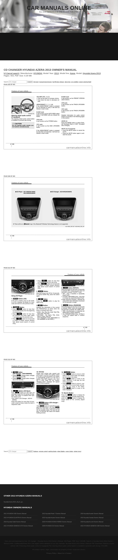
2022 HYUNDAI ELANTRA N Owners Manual (17, 517)
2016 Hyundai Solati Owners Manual (15, 522)
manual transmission (45, 82)
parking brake (52, 451)
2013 (56, 73)
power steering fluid (85, 82)
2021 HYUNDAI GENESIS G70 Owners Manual (18, 526)
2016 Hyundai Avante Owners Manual (91, 513)
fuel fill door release (58, 82)
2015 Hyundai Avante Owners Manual (53, 517)
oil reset (36, 82)
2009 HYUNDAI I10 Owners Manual (53, 526)
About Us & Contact (64, 553)
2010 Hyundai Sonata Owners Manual (91, 517)
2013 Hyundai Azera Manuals (26, 496)
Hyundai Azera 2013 (92, 73)
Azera (72, 73)
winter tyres (77, 451)
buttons (36, 451)
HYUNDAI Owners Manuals (18, 507)
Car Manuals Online (59, 8)
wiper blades (61, 451)
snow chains (69, 451)
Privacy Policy (52, 553)
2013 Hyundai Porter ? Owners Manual (54, 513)
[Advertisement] (59, 46)
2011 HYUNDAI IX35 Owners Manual (15, 513)
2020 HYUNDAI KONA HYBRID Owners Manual (57, 522)
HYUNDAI (37, 73)
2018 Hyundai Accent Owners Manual (91, 522)
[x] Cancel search (11, 73)
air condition (74, 82)
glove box (68, 82)
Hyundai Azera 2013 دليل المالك (13, 502)
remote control (43, 451)
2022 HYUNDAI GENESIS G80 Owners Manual (95, 526)
